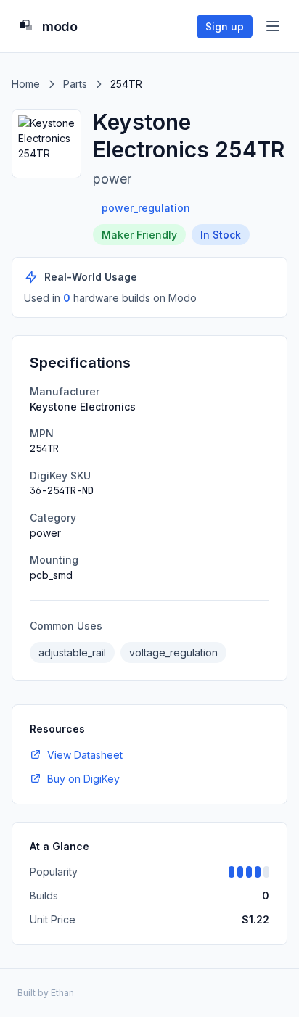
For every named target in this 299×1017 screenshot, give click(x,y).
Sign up (224, 26)
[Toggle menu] (272, 26)
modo (59, 26)
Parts (75, 84)
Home (26, 84)
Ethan (62, 992)
